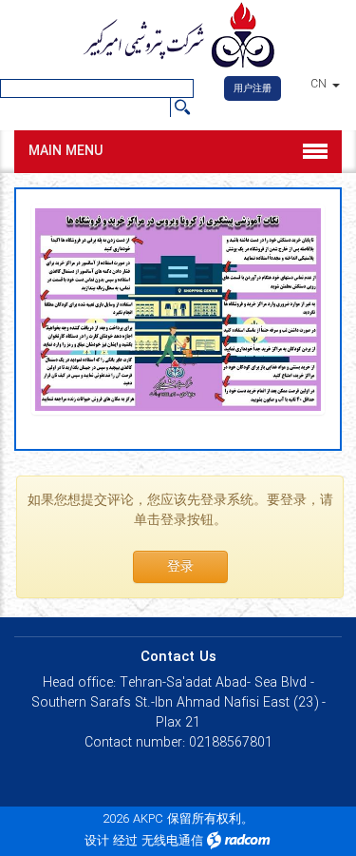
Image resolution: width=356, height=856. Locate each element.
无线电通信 (172, 841)
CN (320, 84)
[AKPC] (178, 37)
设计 (96, 841)
